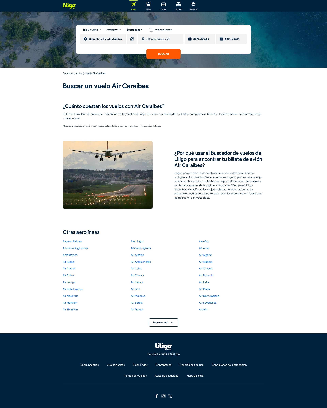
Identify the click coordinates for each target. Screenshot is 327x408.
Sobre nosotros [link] (89, 364)
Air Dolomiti (206, 275)
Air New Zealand (209, 295)
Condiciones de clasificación (229, 364)
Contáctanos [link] (163, 364)
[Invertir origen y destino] (132, 39)
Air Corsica (137, 275)
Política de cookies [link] (135, 375)
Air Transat (137, 309)
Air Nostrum (70, 302)
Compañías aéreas (72, 73)
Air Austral (69, 268)
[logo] (69, 6)
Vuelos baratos (116, 364)
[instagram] (163, 396)
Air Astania (205, 261)
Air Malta (204, 289)
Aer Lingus (137, 241)
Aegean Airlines (72, 241)
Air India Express (72, 289)
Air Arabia (68, 261)
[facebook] (156, 396)
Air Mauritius (70, 295)
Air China (68, 275)
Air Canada (205, 268)
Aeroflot (204, 241)
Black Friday (140, 364)
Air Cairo (136, 268)
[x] (170, 396)
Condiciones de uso (192, 364)
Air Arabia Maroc (141, 261)
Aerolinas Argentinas (75, 248)
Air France (137, 282)
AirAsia (203, 309)
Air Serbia (137, 302)
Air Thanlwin (70, 309)
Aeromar (204, 248)
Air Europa (69, 282)
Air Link (135, 289)
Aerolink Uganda (141, 248)
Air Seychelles (207, 302)
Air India (204, 282)
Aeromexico (70, 255)
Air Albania (137, 255)
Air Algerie (205, 255)
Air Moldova (138, 295)
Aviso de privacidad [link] (166, 375)
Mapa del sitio (194, 375)
